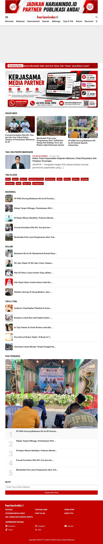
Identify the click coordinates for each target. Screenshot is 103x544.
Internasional (50, 179)
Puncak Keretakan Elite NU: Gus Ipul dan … (33, 227)
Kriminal (67, 179)
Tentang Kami (41, 509)
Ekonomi (23, 179)
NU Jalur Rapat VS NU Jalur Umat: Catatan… (34, 263)
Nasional (76, 179)
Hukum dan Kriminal (40, 156)
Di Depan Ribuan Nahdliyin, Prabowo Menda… (34, 218)
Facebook (11, 526)
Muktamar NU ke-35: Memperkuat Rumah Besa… (35, 253)
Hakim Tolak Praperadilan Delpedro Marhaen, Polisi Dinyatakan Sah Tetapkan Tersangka (64, 159)
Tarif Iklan (40, 513)
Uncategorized (38, 183)
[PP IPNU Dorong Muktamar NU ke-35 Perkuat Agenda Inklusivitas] (83, 127)
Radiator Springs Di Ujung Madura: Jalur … (33, 292)
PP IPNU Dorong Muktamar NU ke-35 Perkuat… (35, 198)
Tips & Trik (26, 183)
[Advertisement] (51, 44)
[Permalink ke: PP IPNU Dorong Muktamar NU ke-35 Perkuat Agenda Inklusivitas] (51, 393)
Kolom (59, 179)
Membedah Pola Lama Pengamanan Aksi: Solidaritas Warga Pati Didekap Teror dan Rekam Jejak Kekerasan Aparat (50, 141)
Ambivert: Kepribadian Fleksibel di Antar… (33, 308)
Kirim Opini (69, 509)
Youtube (70, 526)
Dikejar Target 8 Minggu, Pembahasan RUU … (34, 208)
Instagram (41, 526)
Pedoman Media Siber (15, 513)
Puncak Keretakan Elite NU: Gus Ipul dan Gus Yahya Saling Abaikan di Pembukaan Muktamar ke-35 (20, 138)
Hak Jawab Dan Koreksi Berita (19, 517)
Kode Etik (68, 513)
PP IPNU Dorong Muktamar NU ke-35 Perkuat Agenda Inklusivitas (81, 142)
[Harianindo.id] (51, 16)
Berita (8, 179)
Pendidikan (10, 183)
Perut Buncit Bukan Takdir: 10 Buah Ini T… (33, 337)
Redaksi (9, 509)
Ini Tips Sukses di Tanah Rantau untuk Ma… (33, 327)
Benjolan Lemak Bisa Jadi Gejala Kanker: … (33, 318)
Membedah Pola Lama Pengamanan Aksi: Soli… (35, 237)
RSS (39, 529)
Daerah (15, 179)
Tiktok (10, 529)
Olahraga (84, 179)
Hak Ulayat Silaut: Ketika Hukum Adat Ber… (33, 282)
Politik (18, 183)
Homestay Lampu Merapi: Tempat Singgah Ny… (35, 347)
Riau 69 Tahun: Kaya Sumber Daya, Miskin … (34, 272)
